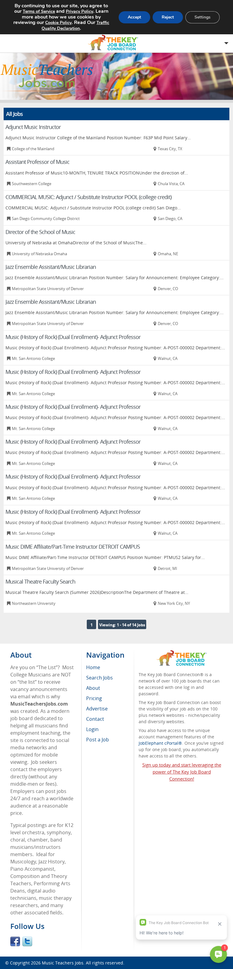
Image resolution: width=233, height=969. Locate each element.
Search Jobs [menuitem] (99, 677)
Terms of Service (39, 11)
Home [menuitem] (93, 667)
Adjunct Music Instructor (33, 126)
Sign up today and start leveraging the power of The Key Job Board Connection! (181, 772)
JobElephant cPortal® (160, 743)
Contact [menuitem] (95, 719)
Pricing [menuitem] (94, 698)
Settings (202, 17)
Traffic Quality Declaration (75, 25)
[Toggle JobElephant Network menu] (115, 42)
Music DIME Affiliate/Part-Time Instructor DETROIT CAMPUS (72, 546)
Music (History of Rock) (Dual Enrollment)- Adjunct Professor (72, 337)
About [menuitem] (93, 688)
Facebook (15, 941)
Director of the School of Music (40, 231)
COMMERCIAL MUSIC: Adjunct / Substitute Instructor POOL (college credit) (88, 197)
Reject (168, 17)
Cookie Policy (58, 22)
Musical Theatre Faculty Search (40, 581)
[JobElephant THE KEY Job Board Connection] (182, 653)
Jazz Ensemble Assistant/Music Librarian (50, 266)
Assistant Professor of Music (37, 161)
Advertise (97, 708)
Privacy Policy (79, 11)
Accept (134, 17)
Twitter (27, 941)
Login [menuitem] (92, 729)
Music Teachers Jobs (62, 963)
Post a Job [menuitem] (97, 739)
